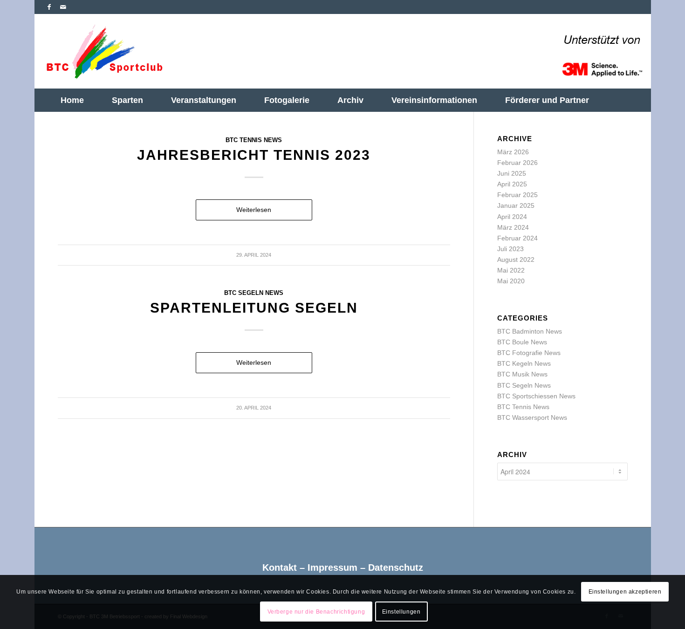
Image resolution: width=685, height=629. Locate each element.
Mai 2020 (511, 281)
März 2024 (513, 227)
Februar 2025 (517, 194)
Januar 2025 (515, 205)
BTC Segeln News (253, 293)
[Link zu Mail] (63, 7)
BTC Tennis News (254, 140)
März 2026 (513, 152)
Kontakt (279, 567)
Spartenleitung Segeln (254, 307)
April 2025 (512, 184)
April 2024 (512, 216)
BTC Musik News (522, 374)
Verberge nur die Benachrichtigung (316, 611)
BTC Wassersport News (532, 417)
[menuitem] (72, 100)
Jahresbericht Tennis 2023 (253, 155)
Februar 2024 (517, 238)
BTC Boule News (522, 342)
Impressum (332, 567)
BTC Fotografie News (529, 352)
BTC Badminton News (529, 331)
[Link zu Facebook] (49, 7)
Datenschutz (395, 567)
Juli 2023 (510, 249)
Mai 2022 (511, 270)
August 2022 (515, 259)
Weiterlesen (253, 209)
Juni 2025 (511, 173)
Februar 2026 (517, 162)
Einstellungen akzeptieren (625, 592)
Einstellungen (401, 611)
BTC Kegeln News (524, 363)
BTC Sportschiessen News (536, 396)
